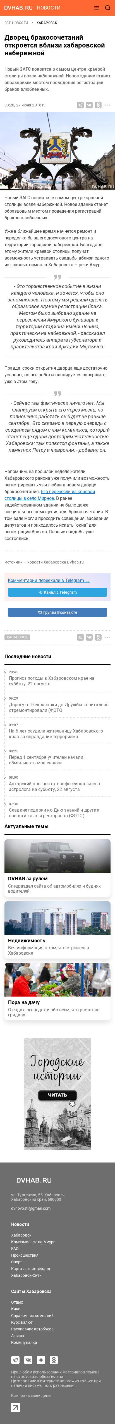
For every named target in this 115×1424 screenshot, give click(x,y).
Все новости (16, 23)
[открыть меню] (96, 8)
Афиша (17, 1335)
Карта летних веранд (30, 1268)
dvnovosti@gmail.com (31, 1208)
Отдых (17, 1302)
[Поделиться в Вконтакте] (89, 105)
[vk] (28, 1360)
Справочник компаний (32, 1315)
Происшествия (25, 1255)
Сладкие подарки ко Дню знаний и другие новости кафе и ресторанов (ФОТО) (54, 812)
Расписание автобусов (32, 1329)
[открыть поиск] (108, 8)
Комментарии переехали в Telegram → (49, 580)
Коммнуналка (24, 1342)
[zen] (41, 1360)
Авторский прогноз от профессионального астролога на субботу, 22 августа (54, 786)
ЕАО (15, 1248)
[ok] (54, 1360)
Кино (15, 1309)
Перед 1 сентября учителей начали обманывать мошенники (46, 760)
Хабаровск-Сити (26, 1275)
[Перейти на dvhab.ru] (18, 8)
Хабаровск (47, 23)
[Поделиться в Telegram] (80, 105)
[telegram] (15, 1360)
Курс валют (22, 1322)
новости (49, 8)
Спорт (16, 1262)
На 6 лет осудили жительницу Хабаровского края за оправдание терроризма (56, 733)
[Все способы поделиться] (107, 105)
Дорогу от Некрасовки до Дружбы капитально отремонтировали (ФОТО (59, 707)
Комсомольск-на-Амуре (33, 1242)
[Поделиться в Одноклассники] (98, 105)
